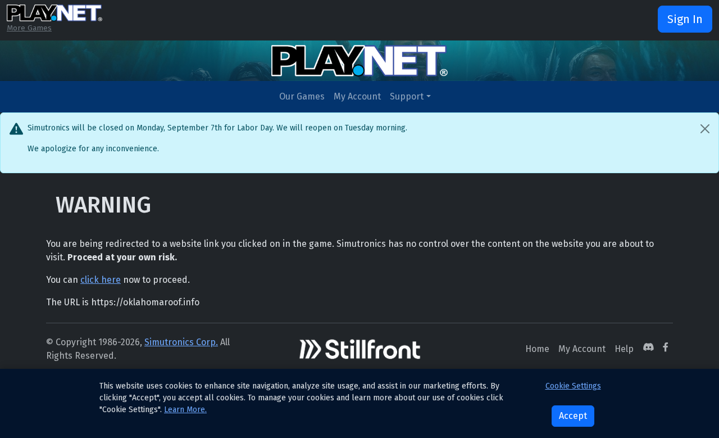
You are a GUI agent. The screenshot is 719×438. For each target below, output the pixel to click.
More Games (29, 28)
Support (407, 96)
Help (624, 349)
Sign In (685, 19)
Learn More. (185, 409)
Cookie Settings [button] (573, 386)
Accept (573, 415)
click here (100, 279)
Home (537, 349)
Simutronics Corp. (181, 342)
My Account (357, 96)
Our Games (302, 96)
